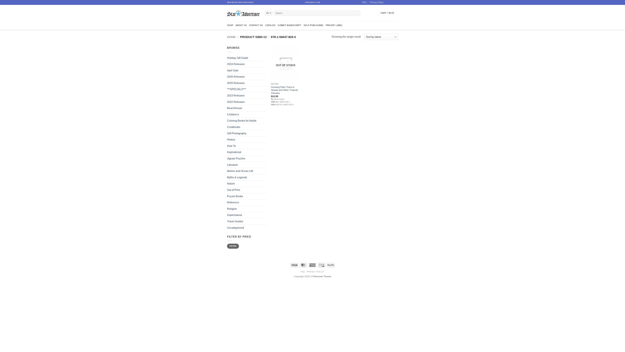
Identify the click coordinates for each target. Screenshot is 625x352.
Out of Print (233, 190)
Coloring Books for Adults (241, 120)
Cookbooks (233, 127)
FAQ (364, 2)
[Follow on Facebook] (387, 2)
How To (231, 146)
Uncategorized (235, 227)
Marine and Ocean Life (240, 171)
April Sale (232, 70)
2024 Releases (236, 64)
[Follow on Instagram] (390, 2)
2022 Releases (236, 102)
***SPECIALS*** (236, 89)
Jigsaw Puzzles (236, 158)
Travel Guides (235, 221)
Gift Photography (236, 133)
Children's (233, 114)
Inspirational (234, 152)
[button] (389, 13)
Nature (231, 183)
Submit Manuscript (289, 25)
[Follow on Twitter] (393, 2)
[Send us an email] (396, 2)
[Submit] (357, 13)
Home (231, 37)
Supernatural (234, 215)
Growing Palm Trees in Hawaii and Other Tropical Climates (284, 90)
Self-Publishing (313, 25)
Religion (232, 208)
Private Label (334, 25)
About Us (241, 25)
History (231, 139)
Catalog (270, 25)
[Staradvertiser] (243, 13)
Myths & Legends (237, 177)
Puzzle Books (235, 196)
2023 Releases (236, 95)
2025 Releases (236, 83)
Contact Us (256, 25)
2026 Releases (236, 76)
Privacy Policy (377, 2)
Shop (230, 25)
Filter (232, 246)
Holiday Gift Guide (237, 58)
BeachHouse (234, 108)
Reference (233, 202)
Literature (232, 164)
